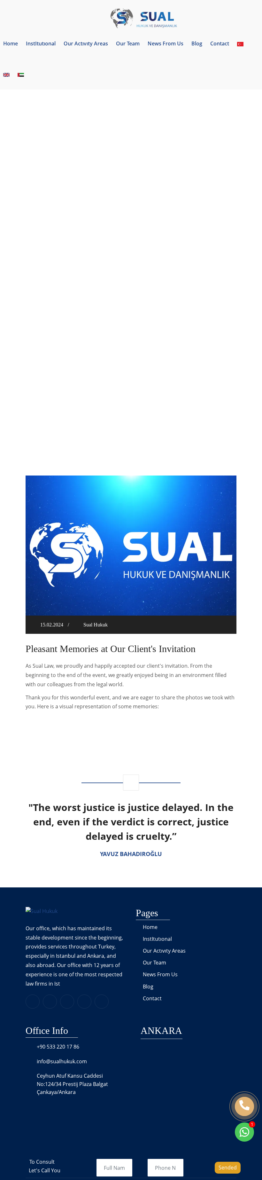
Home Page (123, 204)
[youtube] (102, 1002)
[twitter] (67, 1002)
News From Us (165, 43)
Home (10, 43)
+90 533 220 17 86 (58, 1046)
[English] (6, 74)
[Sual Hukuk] (131, 17)
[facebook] (50, 1002)
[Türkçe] (240, 43)
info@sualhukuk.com (62, 1061)
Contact (219, 43)
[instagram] (84, 1002)
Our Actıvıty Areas (86, 43)
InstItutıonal (41, 43)
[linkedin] (33, 1002)
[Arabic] (21, 74)
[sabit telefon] (244, 1106)
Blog (196, 43)
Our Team (128, 43)
